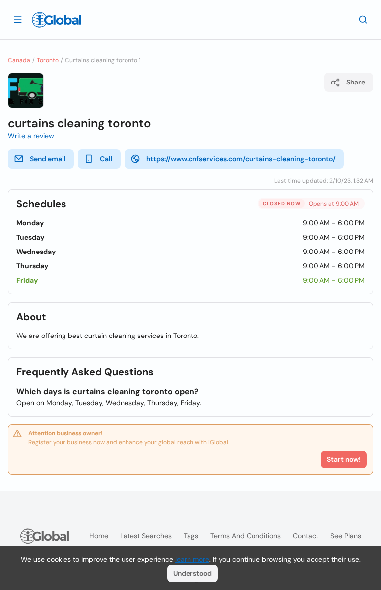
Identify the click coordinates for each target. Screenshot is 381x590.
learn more (192, 559)
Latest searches (146, 535)
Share (355, 82)
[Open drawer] (18, 19)
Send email (48, 158)
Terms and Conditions (245, 535)
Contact (305, 535)
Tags (191, 535)
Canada (19, 60)
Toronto (48, 60)
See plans (345, 535)
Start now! (344, 459)
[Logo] (56, 20)
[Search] (363, 19)
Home (98, 535)
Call (106, 158)
